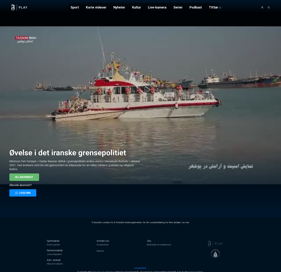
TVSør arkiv (217, 7)
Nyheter (119, 7)
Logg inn (24, 192)
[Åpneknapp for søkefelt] (269, 7)
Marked (100, 251)
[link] (19, 7)
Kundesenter (103, 244)
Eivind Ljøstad (53, 244)
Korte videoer (96, 7)
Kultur (136, 7)
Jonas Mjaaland (54, 254)
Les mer (185, 222)
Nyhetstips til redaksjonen (159, 244)
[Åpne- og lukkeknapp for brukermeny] (262, 7)
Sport (75, 7)
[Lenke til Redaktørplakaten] (215, 253)
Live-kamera (157, 7)
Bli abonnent (24, 177)
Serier (178, 7)
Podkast (196, 7)
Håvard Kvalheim (55, 264)
